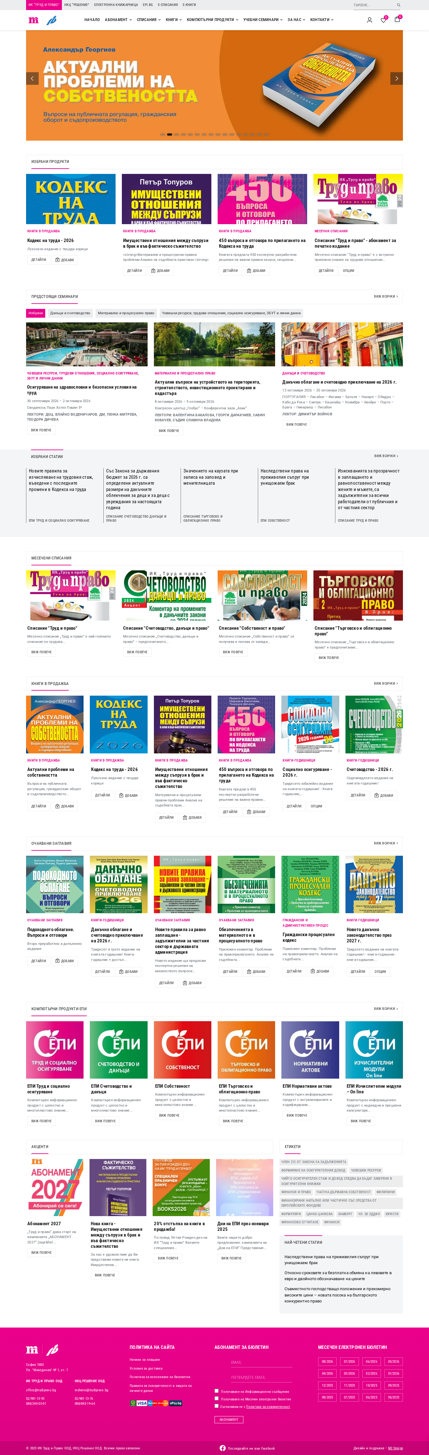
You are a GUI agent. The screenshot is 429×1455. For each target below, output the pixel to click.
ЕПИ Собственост (275, 521)
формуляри (291, 1214)
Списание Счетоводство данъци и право (136, 519)
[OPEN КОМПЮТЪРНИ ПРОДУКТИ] (237, 20)
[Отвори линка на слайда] (214, 85)
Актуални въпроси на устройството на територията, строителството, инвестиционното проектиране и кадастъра (208, 387)
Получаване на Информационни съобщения (254, 1392)
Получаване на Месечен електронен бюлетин (255, 1399)
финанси (331, 1222)
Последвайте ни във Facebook (251, 1449)
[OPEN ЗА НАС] (304, 20)
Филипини (386, 1192)
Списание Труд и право (358, 521)
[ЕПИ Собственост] (182, 1050)
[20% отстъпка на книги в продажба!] (181, 1187)
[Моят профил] (370, 20)
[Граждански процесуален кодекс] (310, 884)
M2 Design (395, 1448)
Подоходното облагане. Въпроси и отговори (50, 932)
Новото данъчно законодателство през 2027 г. (369, 935)
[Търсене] (398, 5)
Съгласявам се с (255, 1407)
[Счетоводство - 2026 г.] (374, 724)
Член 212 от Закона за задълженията (313, 1162)
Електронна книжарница (116, 5)
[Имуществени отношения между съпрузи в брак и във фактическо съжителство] (166, 199)
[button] (32, 78)
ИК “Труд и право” (44, 5)
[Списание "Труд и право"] (71, 595)
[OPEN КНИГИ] (180, 20)
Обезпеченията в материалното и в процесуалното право (241, 935)
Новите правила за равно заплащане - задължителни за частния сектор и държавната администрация (182, 941)
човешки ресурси (366, 1170)
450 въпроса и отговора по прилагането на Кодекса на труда (246, 775)
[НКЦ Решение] (52, 1350)
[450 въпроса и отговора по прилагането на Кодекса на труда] (262, 199)
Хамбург (345, 1214)
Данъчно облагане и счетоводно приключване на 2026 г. (339, 382)
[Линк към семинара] (87, 344)
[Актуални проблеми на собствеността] (55, 724)
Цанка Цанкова (320, 1214)
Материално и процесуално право (185, 373)
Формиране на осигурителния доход (313, 1170)
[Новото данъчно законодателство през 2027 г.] (374, 884)
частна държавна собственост (344, 1192)
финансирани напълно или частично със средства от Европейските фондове (329, 1203)
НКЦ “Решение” (76, 5)
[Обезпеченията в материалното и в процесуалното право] (246, 884)
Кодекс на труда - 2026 (50, 240)
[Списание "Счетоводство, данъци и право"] (166, 595)
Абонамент (229, 1420)
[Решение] (51, 20)
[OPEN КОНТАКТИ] (332, 20)
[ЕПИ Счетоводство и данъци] (118, 1050)
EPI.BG (148, 5)
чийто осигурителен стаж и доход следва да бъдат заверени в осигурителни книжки (336, 1181)
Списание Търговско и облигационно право (203, 519)
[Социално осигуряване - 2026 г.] (310, 724)
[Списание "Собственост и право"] (262, 595)
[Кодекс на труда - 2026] (71, 199)
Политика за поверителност (268, 1407)
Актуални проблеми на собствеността (50, 772)
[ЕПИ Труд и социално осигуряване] (55, 1050)
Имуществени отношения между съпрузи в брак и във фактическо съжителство (166, 243)
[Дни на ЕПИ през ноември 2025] (244, 1187)
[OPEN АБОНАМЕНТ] (130, 20)
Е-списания (168, 5)
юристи (392, 1214)
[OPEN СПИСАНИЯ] (159, 20)
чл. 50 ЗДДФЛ (369, 1214)
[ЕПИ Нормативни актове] (310, 1050)
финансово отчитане (300, 1222)
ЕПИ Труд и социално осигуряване (59, 521)
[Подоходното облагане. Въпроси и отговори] (55, 884)
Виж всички (384, 296)
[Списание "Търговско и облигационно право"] (358, 595)
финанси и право (296, 1192)
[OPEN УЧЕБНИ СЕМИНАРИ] (281, 20)
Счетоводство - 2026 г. (370, 769)
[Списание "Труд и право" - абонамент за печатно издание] (358, 199)
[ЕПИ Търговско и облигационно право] (246, 1050)
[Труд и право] (32, 1350)
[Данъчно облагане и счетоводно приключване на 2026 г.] (118, 884)
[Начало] (34, 20)
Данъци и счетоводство (303, 373)
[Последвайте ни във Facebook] (223, 1448)
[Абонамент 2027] (54, 1187)
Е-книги (189, 5)
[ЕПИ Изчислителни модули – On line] (374, 1050)
